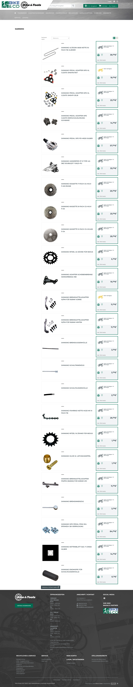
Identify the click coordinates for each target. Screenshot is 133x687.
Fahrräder (22, 13)
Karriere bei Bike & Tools (99, 659)
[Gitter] (116, 38)
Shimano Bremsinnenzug (72, 501)
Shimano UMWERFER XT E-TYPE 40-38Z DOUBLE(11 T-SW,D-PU (76, 162)
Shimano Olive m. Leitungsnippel (76, 456)
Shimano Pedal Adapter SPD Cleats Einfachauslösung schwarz (74, 118)
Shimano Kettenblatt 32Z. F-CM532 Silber (76, 548)
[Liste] (113, 38)
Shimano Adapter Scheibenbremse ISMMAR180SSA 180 (77, 276)
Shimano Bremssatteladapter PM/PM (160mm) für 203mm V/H (75, 480)
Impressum (19, 668)
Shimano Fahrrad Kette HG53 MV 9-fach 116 (77, 412)
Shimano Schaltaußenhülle (74, 388)
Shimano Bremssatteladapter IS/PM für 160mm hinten (75, 321)
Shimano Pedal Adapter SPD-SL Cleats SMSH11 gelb (75, 94)
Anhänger (50, 13)
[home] (15, 13)
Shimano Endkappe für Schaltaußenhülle (71, 571)
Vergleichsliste (70, 663)
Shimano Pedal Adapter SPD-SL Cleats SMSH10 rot (75, 71)
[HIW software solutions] (113, 683)
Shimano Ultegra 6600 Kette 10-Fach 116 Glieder (75, 49)
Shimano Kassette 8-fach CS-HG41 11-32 (76, 208)
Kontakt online (20, 659)
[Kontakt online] (117, 1)
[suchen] (73, 5)
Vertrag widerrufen (24, 605)
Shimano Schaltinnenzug (72, 365)
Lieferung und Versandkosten (25, 666)
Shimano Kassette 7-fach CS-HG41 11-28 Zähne (76, 185)
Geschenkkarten (46, 659)
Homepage (56, 679)
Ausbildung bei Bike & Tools (100, 661)
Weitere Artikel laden (50, 587)
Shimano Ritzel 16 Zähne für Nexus (77, 433)
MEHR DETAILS (107, 60)
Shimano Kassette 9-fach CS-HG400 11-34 (77, 230)
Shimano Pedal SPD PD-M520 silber (77, 138)
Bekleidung (73, 13)
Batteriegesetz (20, 670)
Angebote (107, 13)
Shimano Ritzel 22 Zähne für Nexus (77, 252)
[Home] (25, 5)
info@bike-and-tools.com (85, 607)
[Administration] (117, 683)
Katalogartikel (86, 13)
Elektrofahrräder (36, 13)
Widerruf (19, 664)
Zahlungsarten (20, 673)
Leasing (25, 17)
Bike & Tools (99, 683)
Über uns (44, 661)
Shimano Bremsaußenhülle (74, 343)
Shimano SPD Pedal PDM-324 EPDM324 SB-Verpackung (74, 525)
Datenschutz (20, 671)
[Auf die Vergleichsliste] (98, 55)
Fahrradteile (61, 13)
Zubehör (97, 13)
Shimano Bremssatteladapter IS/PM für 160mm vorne (75, 298)
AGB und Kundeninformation (25, 663)
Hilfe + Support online (22, 661)
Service (17, 17)
